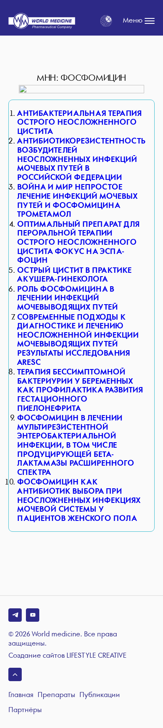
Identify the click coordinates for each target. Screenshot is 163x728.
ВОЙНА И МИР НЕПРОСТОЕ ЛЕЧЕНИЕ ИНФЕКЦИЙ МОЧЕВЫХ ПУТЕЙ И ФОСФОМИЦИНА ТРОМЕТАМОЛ (77, 201)
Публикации (99, 695)
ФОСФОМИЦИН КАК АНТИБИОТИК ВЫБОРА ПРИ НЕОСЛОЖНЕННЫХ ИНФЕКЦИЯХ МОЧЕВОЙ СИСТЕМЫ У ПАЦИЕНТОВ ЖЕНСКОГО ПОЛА (78, 500)
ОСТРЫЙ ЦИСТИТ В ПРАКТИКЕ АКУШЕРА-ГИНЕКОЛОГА (74, 275)
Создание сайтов (67, 656)
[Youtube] (32, 615)
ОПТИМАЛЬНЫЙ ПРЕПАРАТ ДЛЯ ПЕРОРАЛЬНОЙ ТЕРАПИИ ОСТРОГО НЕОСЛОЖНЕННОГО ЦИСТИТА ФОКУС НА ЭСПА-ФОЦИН (78, 242)
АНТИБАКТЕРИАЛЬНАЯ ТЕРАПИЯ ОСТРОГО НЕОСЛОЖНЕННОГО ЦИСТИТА (79, 122)
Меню (133, 21)
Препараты (56, 695)
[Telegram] (15, 615)
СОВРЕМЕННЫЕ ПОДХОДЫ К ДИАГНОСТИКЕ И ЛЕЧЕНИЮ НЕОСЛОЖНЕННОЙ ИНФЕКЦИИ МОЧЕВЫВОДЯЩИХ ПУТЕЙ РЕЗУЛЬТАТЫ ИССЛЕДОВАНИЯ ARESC (78, 340)
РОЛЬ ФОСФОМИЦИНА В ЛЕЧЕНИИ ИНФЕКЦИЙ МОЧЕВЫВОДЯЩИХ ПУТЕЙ (67, 298)
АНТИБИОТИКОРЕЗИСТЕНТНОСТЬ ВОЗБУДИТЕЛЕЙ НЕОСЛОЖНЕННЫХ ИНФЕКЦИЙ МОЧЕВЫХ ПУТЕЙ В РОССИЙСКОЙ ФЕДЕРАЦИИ (81, 159)
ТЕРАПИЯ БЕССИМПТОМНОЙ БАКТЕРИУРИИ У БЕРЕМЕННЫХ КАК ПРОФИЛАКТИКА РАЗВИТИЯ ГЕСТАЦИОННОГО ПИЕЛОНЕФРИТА (80, 390)
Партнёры (25, 710)
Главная (20, 695)
